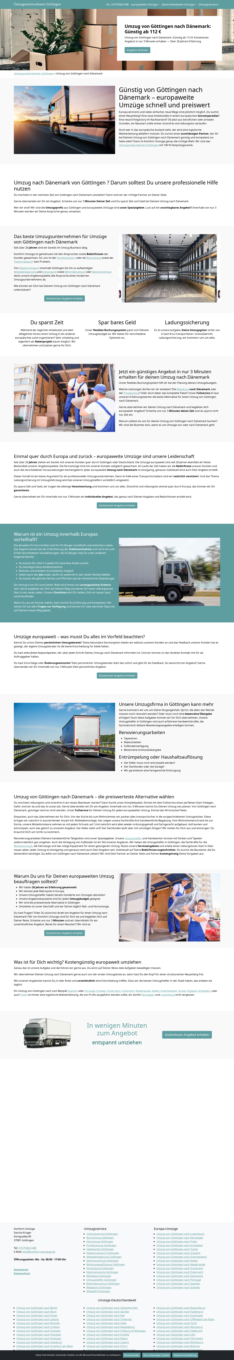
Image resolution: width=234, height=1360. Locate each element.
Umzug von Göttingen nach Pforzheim (179, 1338)
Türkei (181, 991)
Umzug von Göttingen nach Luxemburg (180, 1234)
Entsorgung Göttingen (100, 1268)
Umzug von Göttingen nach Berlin (36, 1308)
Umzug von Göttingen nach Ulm (175, 1334)
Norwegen (148, 994)
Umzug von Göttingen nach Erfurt (107, 1346)
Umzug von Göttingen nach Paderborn (179, 1311)
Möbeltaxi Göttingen (98, 1276)
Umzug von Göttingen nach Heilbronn (179, 1331)
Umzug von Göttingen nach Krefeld (107, 1334)
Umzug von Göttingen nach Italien (177, 1260)
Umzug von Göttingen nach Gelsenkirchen (112, 1308)
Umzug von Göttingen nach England (178, 1253)
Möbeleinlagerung (25, 272)
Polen (23, 994)
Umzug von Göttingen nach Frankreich (179, 1268)
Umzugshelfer (133, 838)
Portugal (90, 991)
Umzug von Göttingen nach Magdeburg (110, 1327)
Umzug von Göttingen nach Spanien (178, 1283)
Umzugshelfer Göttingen (101, 1280)
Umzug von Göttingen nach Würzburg (179, 1327)
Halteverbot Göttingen (100, 1249)
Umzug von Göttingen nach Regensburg (180, 1308)
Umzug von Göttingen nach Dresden (38, 1331)
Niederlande (143, 991)
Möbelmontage (23, 846)
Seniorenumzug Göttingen (102, 1260)
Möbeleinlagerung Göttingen (104, 1257)
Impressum (21, 1269)
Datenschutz (22, 1273)
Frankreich (127, 991)
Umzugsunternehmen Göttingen (37, 4)
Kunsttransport (66, 258)
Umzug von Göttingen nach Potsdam (38, 1334)
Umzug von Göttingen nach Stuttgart (38, 1338)
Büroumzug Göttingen (100, 1237)
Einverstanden (131, 1355)
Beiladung (183, 389)
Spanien (73, 991)
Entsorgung (49, 272)
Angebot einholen (137, 50)
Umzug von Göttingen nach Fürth (176, 1323)
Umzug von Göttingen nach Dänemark (179, 1276)
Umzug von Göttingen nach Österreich (179, 1272)
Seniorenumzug (101, 272)
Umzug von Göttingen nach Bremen (38, 1323)
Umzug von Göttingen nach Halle (106, 1323)
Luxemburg (167, 994)
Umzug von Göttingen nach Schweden (179, 1245)
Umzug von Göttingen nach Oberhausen (110, 1350)
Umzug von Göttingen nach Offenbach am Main (185, 1319)
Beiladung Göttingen (98, 1287)
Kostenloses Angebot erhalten (64, 298)
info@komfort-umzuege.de (38, 1251)
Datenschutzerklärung (185, 1355)
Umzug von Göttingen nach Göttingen (179, 1350)
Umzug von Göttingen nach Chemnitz (109, 1319)
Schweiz (101, 991)
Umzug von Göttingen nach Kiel (105, 1315)
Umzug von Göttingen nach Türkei (177, 1249)
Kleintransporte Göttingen (102, 1272)
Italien (155, 991)
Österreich (113, 991)
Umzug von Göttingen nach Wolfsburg (179, 1342)
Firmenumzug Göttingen (101, 1245)
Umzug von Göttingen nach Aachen (107, 1311)
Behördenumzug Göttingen (103, 1283)
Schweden (204, 991)
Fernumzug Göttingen (99, 1241)
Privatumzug (131, 393)
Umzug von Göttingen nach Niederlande (180, 1264)
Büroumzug (94, 258)
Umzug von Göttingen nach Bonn (36, 1311)
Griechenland (168, 991)
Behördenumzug (75, 272)
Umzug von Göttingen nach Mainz (107, 1338)
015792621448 (27, 1248)
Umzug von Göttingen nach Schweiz (178, 1287)
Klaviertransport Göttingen (102, 1253)
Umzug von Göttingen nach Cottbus (38, 1327)
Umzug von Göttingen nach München (39, 1350)
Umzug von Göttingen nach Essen (36, 1315)
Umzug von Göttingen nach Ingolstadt (179, 1315)
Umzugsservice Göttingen (102, 1234)
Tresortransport (23, 261)
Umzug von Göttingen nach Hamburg (39, 1342)
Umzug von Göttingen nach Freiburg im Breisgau (116, 1331)
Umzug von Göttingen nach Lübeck (107, 1342)
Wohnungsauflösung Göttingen (105, 1264)
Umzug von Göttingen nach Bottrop (178, 1346)
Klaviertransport (29, 268)
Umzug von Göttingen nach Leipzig (37, 1319)
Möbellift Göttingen (98, 1291)
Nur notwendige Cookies (156, 1355)
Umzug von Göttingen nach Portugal (178, 1280)
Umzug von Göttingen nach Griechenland (181, 1257)
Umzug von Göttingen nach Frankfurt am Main (44, 1346)
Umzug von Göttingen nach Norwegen (179, 1237)
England (192, 991)
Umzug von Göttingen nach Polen (176, 1241)
